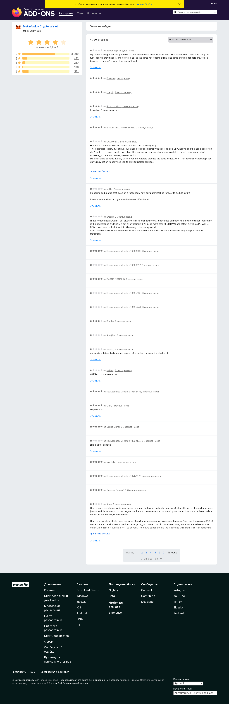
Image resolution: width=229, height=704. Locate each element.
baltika (110, 370)
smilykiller (111, 462)
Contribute (148, 596)
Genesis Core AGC (116, 490)
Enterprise (115, 612)
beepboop (112, 50)
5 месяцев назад (130, 426)
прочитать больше (100, 171)
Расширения (66, 13)
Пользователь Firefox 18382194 (124, 441)
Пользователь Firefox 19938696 (124, 251)
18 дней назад (126, 50)
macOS (81, 601)
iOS (78, 607)
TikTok (177, 601)
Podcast (178, 613)
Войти (214, 3)
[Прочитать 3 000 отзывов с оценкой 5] (45, 54)
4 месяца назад (125, 349)
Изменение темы (182, 688)
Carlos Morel (113, 426)
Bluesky (178, 607)
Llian (109, 405)
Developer (147, 601)
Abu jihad (111, 335)
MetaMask (34, 30)
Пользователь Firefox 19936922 (124, 265)
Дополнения (52, 584)
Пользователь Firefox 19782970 (124, 476)
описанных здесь (50, 680)
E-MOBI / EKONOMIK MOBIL (121, 127)
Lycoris (110, 216)
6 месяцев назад (136, 490)
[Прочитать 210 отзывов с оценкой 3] (45, 62)
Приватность (19, 671)
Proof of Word (114, 106)
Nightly (113, 590)
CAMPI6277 (112, 141)
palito (109, 189)
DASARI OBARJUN (116, 279)
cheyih (110, 92)
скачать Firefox (144, 4)
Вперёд (172, 552)
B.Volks (110, 321)
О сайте (49, 590)
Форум (48, 641)
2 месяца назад (123, 92)
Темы (80, 13)
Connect (146, 590)
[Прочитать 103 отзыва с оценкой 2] (45, 67)
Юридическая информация (54, 671)
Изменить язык (181, 679)
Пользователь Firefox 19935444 (124, 307)
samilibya (111, 349)
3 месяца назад (123, 216)
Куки (33, 671)
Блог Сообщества (56, 635)
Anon (109, 504)
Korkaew (111, 78)
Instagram (179, 590)
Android (81, 613)
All (78, 624)
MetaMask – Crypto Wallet (40, 26)
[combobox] (195, 12)
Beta (112, 596)
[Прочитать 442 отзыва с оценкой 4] (45, 58)
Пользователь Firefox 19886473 (124, 391)
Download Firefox (88, 590)
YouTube (179, 596)
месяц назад (123, 78)
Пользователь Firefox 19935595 (124, 293)
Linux (79, 619)
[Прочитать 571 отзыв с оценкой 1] (45, 71)
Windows (82, 596)
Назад (130, 552)
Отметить (95, 67)
